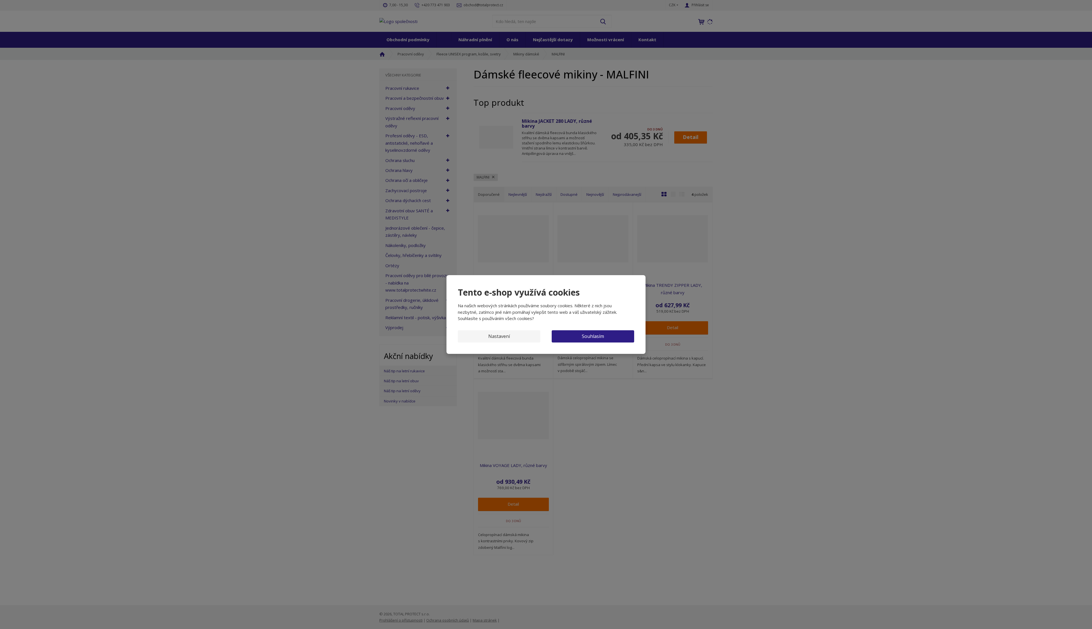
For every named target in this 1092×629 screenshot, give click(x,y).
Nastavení (499, 336)
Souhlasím (593, 336)
